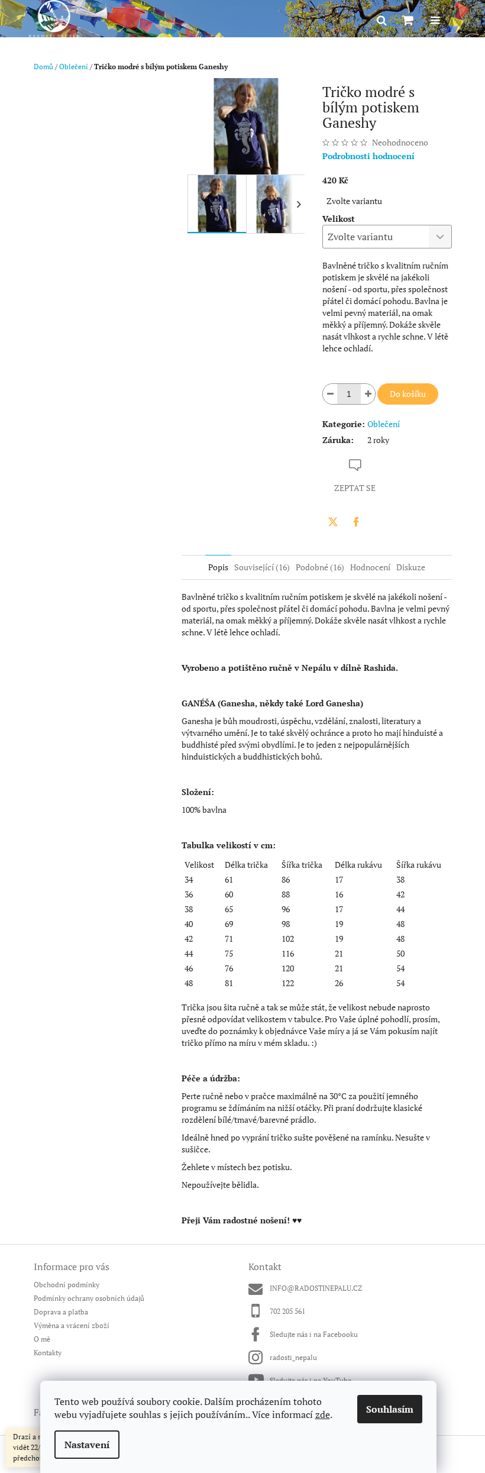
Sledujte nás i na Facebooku (314, 1334)
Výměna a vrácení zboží (71, 1325)
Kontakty (48, 1352)
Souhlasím (389, 1409)
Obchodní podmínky (66, 1284)
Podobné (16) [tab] (320, 567)
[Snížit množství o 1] (330, 394)
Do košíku (408, 393)
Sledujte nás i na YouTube (310, 1380)
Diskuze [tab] (410, 567)
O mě (42, 1339)
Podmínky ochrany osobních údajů (89, 1298)
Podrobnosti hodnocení (368, 155)
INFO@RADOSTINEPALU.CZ (316, 1288)
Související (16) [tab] (262, 567)
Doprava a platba (61, 1311)
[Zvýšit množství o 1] (368, 394)
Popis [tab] (218, 567)
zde (322, 1414)
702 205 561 (287, 1311)
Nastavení (86, 1444)
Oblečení (383, 423)
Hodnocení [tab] (370, 567)
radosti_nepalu (293, 1357)
